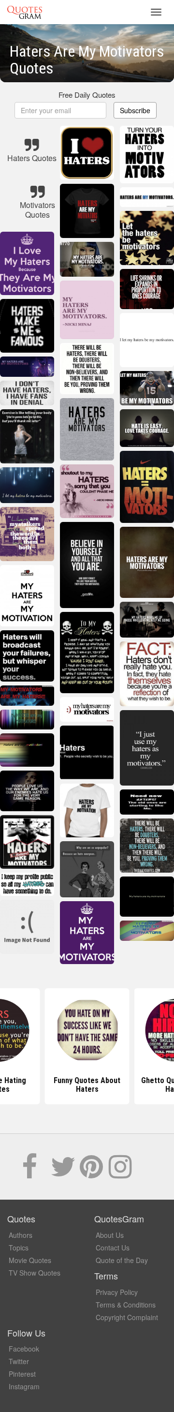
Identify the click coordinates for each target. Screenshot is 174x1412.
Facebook (24, 1348)
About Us (110, 1235)
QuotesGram (24, 12)
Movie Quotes (30, 1260)
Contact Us (113, 1247)
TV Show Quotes (34, 1273)
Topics (19, 1247)
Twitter (19, 1361)
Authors (20, 1235)
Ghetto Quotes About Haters (87, 1085)
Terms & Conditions (126, 1304)
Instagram (24, 1386)
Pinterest (22, 1374)
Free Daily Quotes (87, 94)
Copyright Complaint (127, 1317)
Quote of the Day (122, 1260)
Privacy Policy (117, 1292)
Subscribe (135, 110)
